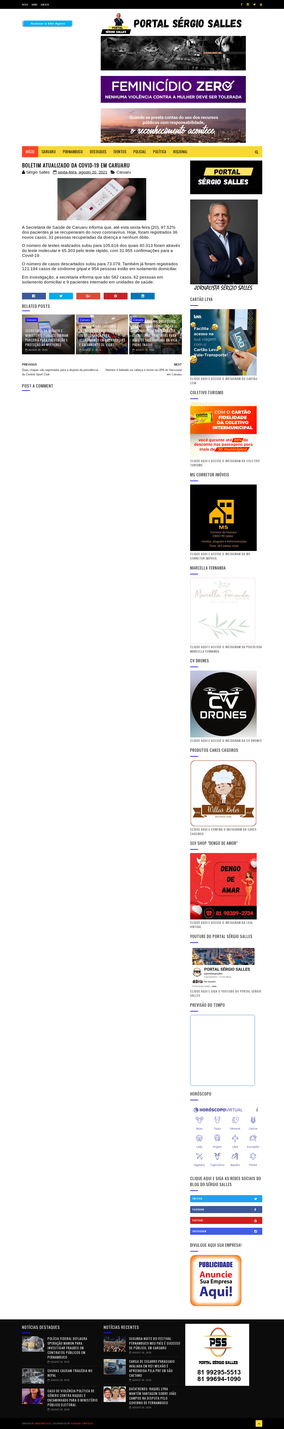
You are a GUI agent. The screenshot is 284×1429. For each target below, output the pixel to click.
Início (25, 4)
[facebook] (241, 4)
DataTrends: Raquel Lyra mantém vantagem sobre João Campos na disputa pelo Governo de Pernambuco (152, 1395)
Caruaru (123, 172)
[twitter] (254, 4)
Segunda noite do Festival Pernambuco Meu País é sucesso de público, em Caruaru (154, 1343)
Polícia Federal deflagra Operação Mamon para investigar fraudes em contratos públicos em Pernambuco (67, 1347)
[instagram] (247, 4)
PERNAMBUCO (73, 151)
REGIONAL (180, 151)
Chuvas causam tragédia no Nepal (69, 1373)
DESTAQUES (98, 151)
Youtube (197, 1220)
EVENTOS (120, 151)
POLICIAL (139, 151)
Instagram (199, 1231)
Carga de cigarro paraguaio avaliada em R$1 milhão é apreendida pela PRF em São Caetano (152, 1368)
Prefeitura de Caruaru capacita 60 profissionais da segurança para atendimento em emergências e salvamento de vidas (102, 335)
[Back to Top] (259, 1423)
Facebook (198, 1209)
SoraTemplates (43, 1423)
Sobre (34, 4)
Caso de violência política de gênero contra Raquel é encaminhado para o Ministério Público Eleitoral (72, 1397)
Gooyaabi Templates (82, 1423)
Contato (45, 4)
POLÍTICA (159, 151)
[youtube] (261, 4)
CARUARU (49, 151)
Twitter (197, 1198)
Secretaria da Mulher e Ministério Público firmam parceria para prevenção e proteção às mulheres (46, 337)
